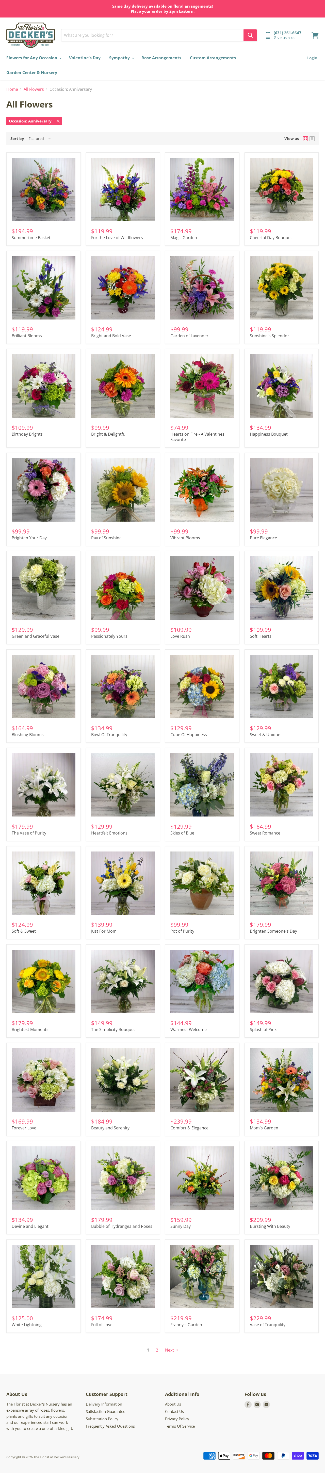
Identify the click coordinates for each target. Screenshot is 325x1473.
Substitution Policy (102, 1418)
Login (312, 57)
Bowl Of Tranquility (109, 734)
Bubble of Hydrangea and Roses (121, 1226)
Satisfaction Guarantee (105, 1411)
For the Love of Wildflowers (117, 237)
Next (170, 1350)
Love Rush (180, 636)
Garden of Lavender (189, 336)
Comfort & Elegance (189, 1128)
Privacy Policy (177, 1418)
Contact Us (174, 1411)
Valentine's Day (85, 58)
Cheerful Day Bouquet (271, 237)
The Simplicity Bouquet (113, 1029)
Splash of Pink (263, 1029)
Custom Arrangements (213, 58)
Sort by (17, 138)
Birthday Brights (27, 434)
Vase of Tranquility (267, 1324)
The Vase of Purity (29, 833)
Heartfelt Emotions (109, 833)
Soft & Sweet (24, 931)
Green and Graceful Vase (35, 636)
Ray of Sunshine (106, 538)
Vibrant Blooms (185, 538)
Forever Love (24, 1128)
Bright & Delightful (108, 434)
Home (12, 89)
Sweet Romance (265, 833)
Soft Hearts (260, 636)
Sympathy (120, 58)
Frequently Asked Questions (110, 1426)
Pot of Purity (182, 931)
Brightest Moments (30, 1029)
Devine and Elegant (30, 1226)
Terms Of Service (180, 1426)
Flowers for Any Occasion (32, 58)
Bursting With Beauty (270, 1226)
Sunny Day (180, 1226)
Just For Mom (104, 931)
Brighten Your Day (29, 538)
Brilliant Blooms (27, 336)
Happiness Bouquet (269, 434)
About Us (173, 1404)
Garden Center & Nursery (31, 72)
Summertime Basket (31, 237)
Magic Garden (183, 237)
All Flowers (34, 89)
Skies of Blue (182, 833)
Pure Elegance (263, 538)
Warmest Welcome (188, 1029)
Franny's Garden (186, 1324)
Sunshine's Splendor (269, 336)
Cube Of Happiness (188, 734)
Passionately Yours (109, 636)
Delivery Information (104, 1404)
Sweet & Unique (265, 734)
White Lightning (27, 1324)
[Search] (250, 35)
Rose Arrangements (161, 58)
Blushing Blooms (28, 734)
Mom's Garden (264, 1128)
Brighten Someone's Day (273, 931)
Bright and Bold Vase (111, 336)
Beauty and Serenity (110, 1128)
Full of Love (101, 1324)
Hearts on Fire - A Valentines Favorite (197, 436)
